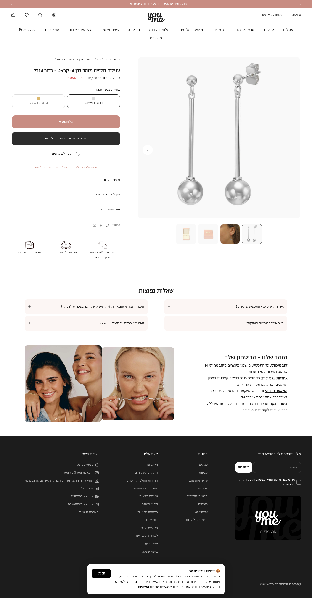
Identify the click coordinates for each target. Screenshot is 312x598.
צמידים (218, 30)
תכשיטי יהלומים (192, 30)
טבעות (269, 30)
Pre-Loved (27, 30)
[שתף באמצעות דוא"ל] (94, 225)
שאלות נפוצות (148, 496)
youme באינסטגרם (80, 504)
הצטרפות (243, 467)
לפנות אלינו (85, 488)
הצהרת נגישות (89, 512)
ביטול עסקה (150, 552)
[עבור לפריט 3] (208, 234)
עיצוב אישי (111, 30)
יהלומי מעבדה (159, 30)
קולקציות (52, 30)
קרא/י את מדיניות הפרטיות (155, 587)
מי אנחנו (296, 15)
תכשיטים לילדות (81, 30)
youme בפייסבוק (81, 496)
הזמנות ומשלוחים (146, 473)
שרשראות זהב (244, 30)
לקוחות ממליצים (272, 15)
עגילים (288, 30)
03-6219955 (85, 465)
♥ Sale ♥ (156, 38)
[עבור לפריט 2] (230, 234)
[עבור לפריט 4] (186, 234)
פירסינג (134, 30)
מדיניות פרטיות (147, 512)
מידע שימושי (149, 528)
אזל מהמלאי (66, 122)
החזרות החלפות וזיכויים (142, 481)
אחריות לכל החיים (146, 488)
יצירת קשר (151, 544)
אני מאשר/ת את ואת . (267, 482)
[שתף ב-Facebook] (101, 225)
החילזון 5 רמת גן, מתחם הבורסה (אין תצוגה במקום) (59, 481)
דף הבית (115, 59)
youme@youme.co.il (78, 473)
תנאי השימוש (264, 480)
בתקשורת (151, 520)
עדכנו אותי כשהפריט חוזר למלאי (66, 138)
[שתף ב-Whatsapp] (107, 225)
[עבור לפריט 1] (252, 234)
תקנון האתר (150, 504)
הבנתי (101, 573)
